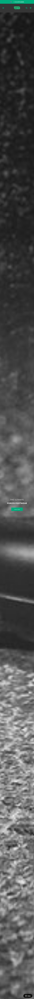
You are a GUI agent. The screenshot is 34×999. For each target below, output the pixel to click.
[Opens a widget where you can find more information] (27, 996)
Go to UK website (19, 2)
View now (17, 509)
